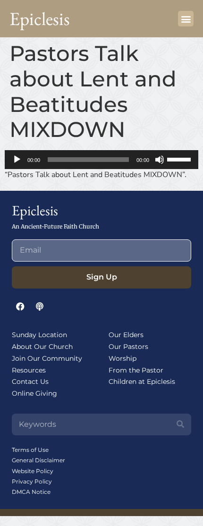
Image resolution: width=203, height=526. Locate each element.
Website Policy (32, 471)
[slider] (180, 158)
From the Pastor (136, 370)
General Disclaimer (38, 460)
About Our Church (42, 346)
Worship (122, 358)
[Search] (180, 424)
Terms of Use (30, 449)
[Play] (17, 159)
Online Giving (34, 393)
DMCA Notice (31, 491)
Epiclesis (39, 19)
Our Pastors (128, 346)
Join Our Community (47, 358)
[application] (101, 159)
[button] (186, 18)
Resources (29, 370)
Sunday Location (39, 335)
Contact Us (30, 381)
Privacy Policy (32, 481)
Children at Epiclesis (142, 381)
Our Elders (126, 335)
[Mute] (159, 159)
